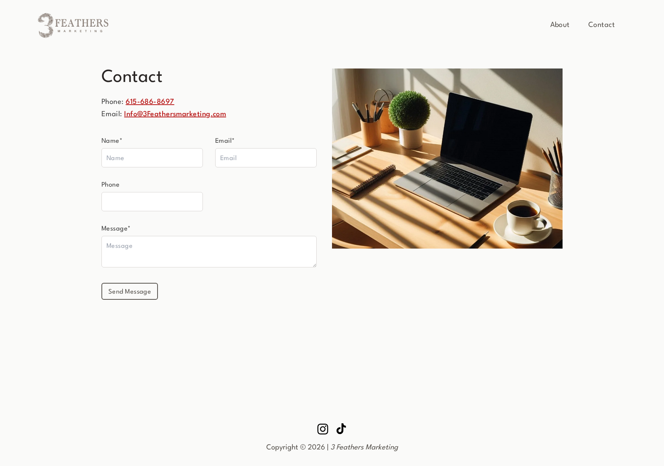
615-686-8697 (150, 102)
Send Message (129, 292)
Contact (601, 25)
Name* (112, 141)
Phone (110, 185)
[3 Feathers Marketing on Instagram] (323, 429)
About (560, 25)
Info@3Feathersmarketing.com (175, 114)
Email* (225, 141)
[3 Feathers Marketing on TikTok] (341, 429)
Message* (116, 228)
